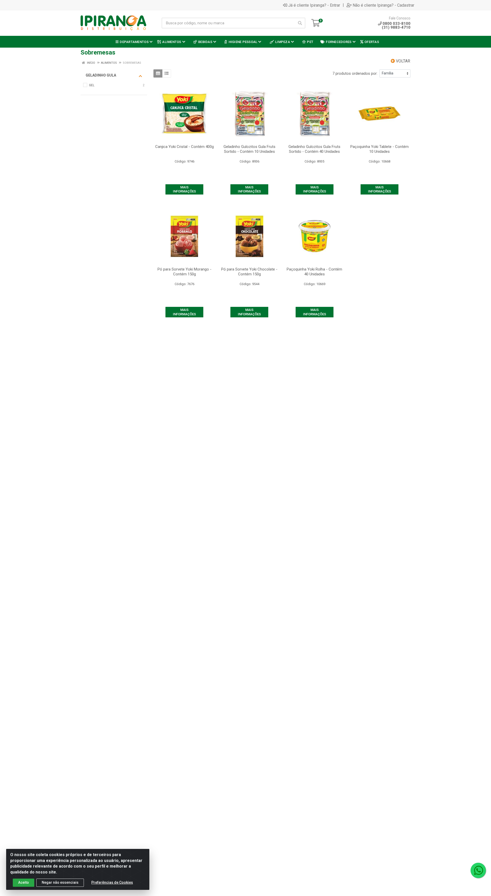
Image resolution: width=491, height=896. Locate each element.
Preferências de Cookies (112, 882)
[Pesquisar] (300, 23)
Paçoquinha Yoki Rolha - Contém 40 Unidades (314, 271)
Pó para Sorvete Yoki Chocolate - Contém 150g (249, 271)
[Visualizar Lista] (166, 73)
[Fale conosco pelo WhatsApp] (478, 870)
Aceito (23, 882)
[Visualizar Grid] (157, 73)
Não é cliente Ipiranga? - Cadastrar (383, 5)
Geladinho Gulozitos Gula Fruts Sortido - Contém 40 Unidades (314, 149)
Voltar (402, 61)
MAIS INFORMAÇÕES (184, 189)
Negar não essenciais (60, 882)
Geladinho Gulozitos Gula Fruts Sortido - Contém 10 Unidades (249, 149)
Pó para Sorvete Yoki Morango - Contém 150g (184, 271)
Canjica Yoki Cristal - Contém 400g (184, 146)
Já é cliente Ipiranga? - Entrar (314, 5)
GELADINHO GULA (101, 75)
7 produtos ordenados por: (354, 73)
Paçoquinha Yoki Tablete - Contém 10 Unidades (379, 149)
